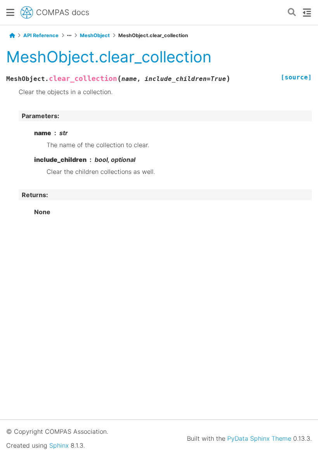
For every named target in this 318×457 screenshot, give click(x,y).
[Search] (291, 12)
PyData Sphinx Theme (259, 438)
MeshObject (95, 35)
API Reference (41, 35)
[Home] (12, 35)
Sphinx (59, 445)
